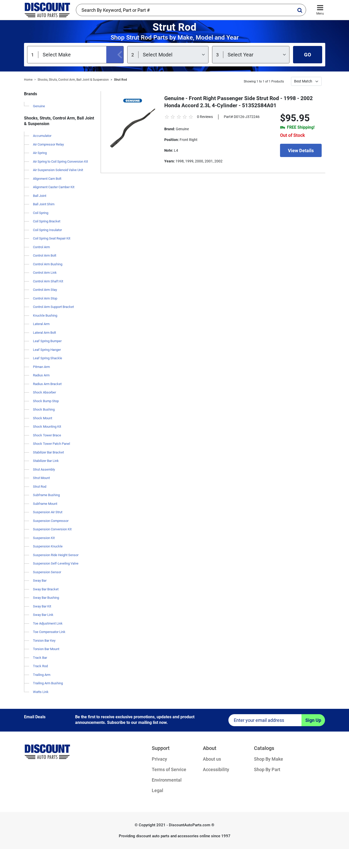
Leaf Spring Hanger (47, 350)
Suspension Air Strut (47, 512)
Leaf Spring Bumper (47, 341)
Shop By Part (267, 769)
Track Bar (40, 658)
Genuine (39, 106)
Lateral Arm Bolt (44, 332)
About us (212, 759)
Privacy (159, 759)
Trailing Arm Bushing (48, 683)
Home (28, 79)
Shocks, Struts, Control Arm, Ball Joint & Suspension (73, 79)
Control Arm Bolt (44, 255)
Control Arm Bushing (47, 264)
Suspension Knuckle (48, 546)
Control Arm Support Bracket (53, 307)
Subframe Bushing (46, 495)
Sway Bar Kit (42, 606)
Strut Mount (41, 478)
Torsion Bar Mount (46, 649)
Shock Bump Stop (46, 401)
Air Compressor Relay (48, 144)
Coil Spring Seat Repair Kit (51, 238)
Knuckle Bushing (45, 315)
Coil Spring (40, 213)
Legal (157, 790)
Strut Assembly (44, 469)
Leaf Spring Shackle (47, 358)
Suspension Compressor (50, 521)
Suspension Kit (44, 538)
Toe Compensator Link (49, 632)
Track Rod (40, 666)
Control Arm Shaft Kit (48, 281)
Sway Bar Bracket (46, 589)
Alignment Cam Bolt (47, 179)
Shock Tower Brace (47, 435)
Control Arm (41, 247)
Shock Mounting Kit (47, 426)
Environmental (167, 780)
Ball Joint (39, 196)
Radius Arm (41, 375)
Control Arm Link (45, 272)
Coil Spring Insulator (47, 230)
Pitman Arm (41, 367)
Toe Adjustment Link (48, 623)
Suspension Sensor (47, 572)
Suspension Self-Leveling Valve (55, 563)
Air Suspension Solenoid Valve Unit (58, 170)
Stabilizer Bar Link (46, 461)
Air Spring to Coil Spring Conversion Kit (60, 161)
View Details (301, 150)
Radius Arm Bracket (47, 384)
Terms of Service (169, 769)
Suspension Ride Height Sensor (55, 555)
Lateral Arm (41, 324)
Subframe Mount (45, 504)
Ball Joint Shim (43, 204)
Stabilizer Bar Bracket (48, 452)
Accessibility (216, 769)
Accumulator (42, 136)
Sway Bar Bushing (46, 598)
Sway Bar (39, 580)
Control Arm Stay (45, 290)
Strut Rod (120, 79)
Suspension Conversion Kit (52, 529)
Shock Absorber (44, 392)
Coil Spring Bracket (46, 221)
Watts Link (41, 692)
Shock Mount (42, 418)
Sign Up (313, 720)
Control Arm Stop (45, 298)
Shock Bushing (44, 409)
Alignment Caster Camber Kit (53, 187)
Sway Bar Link (43, 615)
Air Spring (40, 153)
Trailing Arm (41, 675)
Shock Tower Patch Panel (51, 444)
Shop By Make (268, 759)
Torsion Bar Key (44, 640)
